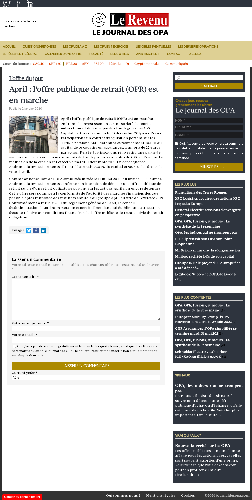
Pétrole (115, 64)
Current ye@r (24, 373)
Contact (174, 54)
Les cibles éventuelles (153, 47)
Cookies (188, 495)
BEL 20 (71, 64)
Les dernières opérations (198, 47)
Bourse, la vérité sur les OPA (202, 445)
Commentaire (25, 277)
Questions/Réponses (39, 47)
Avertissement (147, 54)
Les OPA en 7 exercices (111, 47)
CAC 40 (38, 64)
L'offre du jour (26, 78)
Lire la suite (209, 415)
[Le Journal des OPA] (130, 24)
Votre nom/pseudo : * (30, 323)
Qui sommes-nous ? (123, 495)
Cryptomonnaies (147, 64)
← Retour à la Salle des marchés (19, 24)
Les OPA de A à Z (75, 47)
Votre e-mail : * (24, 335)
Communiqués (176, 64)
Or (127, 64)
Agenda (195, 54)
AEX (85, 64)
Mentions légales (160, 495)
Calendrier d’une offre (63, 54)
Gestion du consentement (22, 497)
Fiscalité (96, 54)
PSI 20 (99, 64)
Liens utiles (119, 54)
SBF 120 (55, 64)
